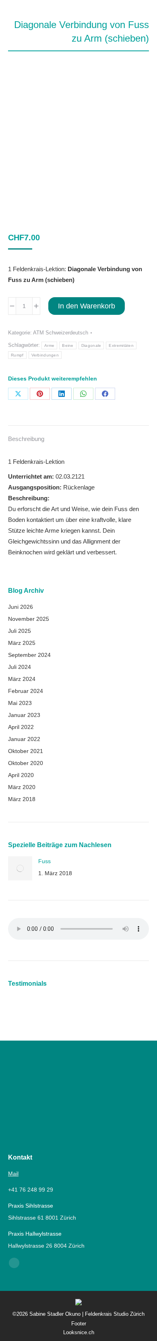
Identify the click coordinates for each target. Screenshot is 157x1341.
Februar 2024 (25, 691)
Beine (68, 345)
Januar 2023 (24, 715)
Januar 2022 (24, 739)
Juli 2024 (19, 667)
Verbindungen (45, 355)
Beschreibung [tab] (26, 438)
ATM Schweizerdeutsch (60, 333)
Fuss (44, 861)
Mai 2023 (20, 703)
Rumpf (17, 355)
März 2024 (21, 679)
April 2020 (21, 775)
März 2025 (21, 643)
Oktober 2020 (25, 763)
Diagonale (91, 345)
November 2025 (28, 619)
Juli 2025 (19, 631)
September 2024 (29, 655)
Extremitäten (121, 345)
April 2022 (21, 727)
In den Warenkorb (86, 306)
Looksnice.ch (78, 1332)
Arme (49, 345)
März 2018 (21, 799)
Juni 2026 (20, 607)
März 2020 (21, 787)
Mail (13, 1173)
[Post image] (20, 868)
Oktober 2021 (25, 751)
